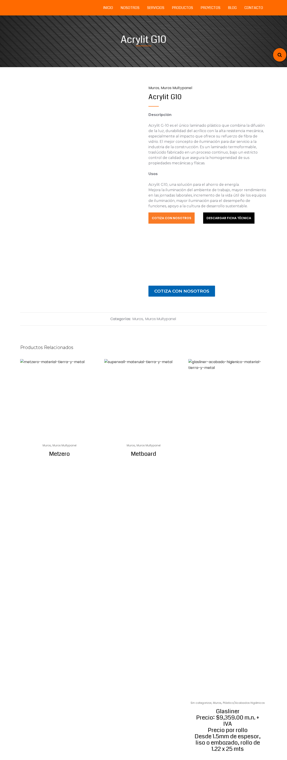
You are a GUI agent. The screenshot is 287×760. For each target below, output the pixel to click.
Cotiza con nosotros (181, 291)
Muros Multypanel (160, 318)
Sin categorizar (201, 703)
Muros (153, 87)
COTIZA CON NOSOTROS (171, 218)
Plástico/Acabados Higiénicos (244, 703)
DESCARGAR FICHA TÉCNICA (229, 218)
